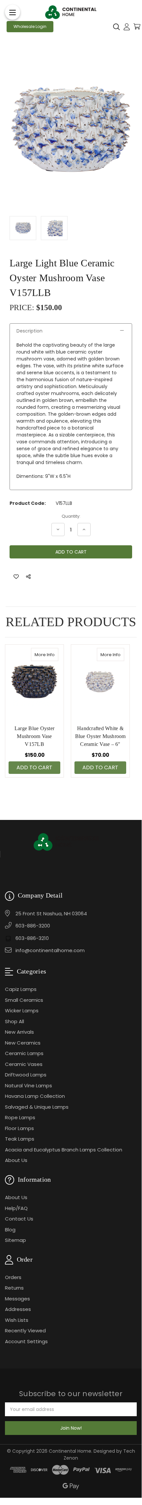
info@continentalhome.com (50, 950)
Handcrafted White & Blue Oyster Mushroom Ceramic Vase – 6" (100, 736)
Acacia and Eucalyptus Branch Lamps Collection (63, 1149)
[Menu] (12, 12)
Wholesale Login (30, 26)
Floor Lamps (19, 1128)
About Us (16, 1160)
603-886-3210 (32, 938)
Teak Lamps (19, 1138)
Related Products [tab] (71, 621)
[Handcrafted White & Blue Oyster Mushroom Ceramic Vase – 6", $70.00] (100, 681)
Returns (14, 1287)
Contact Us (19, 1218)
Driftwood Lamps (25, 1074)
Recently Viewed (25, 1330)
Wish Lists (16, 1320)
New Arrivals (19, 1031)
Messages (17, 1298)
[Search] (116, 27)
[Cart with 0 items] (137, 26)
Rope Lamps (20, 1117)
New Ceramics (23, 1042)
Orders (13, 1277)
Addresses (18, 1309)
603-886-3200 (32, 925)
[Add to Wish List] (16, 576)
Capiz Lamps (21, 989)
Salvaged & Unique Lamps (37, 1106)
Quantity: (71, 516)
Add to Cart (34, 767)
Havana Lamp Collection (35, 1096)
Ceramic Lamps (24, 1053)
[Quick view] (51, 654)
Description (29, 331)
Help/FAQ (16, 1208)
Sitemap (15, 1240)
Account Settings (26, 1341)
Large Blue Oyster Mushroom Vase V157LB (34, 736)
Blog (10, 1229)
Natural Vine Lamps (28, 1085)
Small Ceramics (24, 1000)
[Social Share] (28, 576)
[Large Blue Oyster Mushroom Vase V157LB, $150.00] (34, 681)
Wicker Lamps (22, 1010)
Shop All (14, 1021)
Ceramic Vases (24, 1064)
